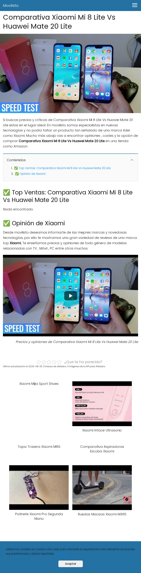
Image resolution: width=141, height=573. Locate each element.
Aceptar (70, 564)
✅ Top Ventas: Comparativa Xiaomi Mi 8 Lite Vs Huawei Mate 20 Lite (62, 168)
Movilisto (11, 5)
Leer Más (61, 554)
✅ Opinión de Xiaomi (30, 174)
